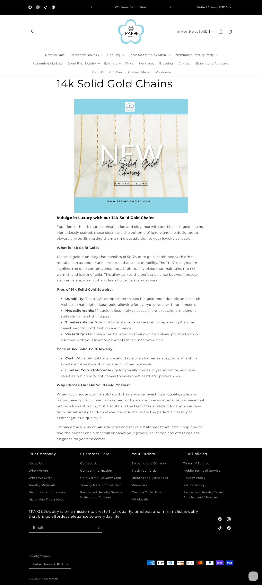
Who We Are (38, 470)
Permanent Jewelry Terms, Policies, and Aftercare (203, 494)
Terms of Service (196, 463)
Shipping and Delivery (149, 463)
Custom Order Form (147, 492)
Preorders (139, 485)
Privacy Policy (194, 478)
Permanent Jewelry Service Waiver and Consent (101, 494)
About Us (36, 463)
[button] (33, 31)
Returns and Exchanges (150, 478)
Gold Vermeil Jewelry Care (100, 478)
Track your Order (145, 470)
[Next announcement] (170, 7)
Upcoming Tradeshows (46, 499)
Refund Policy (194, 485)
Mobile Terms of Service (201, 470)
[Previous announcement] (91, 7)
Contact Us (88, 463)
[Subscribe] (97, 528)
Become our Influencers (47, 492)
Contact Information (96, 470)
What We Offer (40, 478)
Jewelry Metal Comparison (100, 485)
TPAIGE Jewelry (49, 578)
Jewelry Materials (42, 485)
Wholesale (140, 499)
